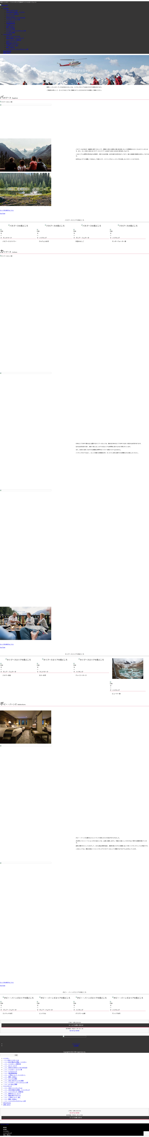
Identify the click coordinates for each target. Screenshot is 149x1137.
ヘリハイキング (7, 1086)
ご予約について (10, 25)
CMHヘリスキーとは (12, 10)
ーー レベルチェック (10, 1071)
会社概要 (76, 1046)
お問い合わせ (7, 1105)
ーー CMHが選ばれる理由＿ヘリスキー (15, 1062)
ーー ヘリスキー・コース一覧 (12, 1069)
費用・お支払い (10, 27)
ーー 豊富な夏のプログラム (12, 1095)
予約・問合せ (7, 1135)
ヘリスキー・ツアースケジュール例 (16, 31)
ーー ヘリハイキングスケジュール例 (14, 1101)
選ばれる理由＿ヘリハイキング (15, 38)
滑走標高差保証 (10, 23)
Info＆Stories (7, 1103)
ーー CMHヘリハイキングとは (12, 1088)
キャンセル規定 (10, 29)
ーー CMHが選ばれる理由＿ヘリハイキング (16, 1090)
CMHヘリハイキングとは (13, 36)
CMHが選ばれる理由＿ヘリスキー (15, 12)
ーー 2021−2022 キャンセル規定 (13, 1080)
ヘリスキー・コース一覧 (13, 19)
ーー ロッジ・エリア (10, 1066)
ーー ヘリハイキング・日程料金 (13, 1092)
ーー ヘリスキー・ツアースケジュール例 (15, 1082)
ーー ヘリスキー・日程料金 (12, 1064)
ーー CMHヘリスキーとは (11, 1060)
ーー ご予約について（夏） (12, 1097)
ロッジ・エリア (10, 16)
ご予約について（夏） (12, 45)
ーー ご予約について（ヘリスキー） (14, 1075)
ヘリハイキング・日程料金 (13, 40)
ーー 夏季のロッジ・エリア (12, 1093)
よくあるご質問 (10, 32)
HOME (5, 1129)
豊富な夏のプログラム (12, 44)
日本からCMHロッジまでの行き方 (15, 18)
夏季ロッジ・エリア (11, 42)
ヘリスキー (6, 1058)
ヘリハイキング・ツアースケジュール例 (17, 49)
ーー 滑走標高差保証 (10, 1073)
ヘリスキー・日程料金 (12, 14)
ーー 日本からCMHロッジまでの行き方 (15, 1067)
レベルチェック (10, 21)
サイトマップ (76, 1044)
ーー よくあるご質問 (10, 1084)
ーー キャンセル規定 (10, 1079)
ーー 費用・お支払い (10, 1077)
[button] (74, 211)
